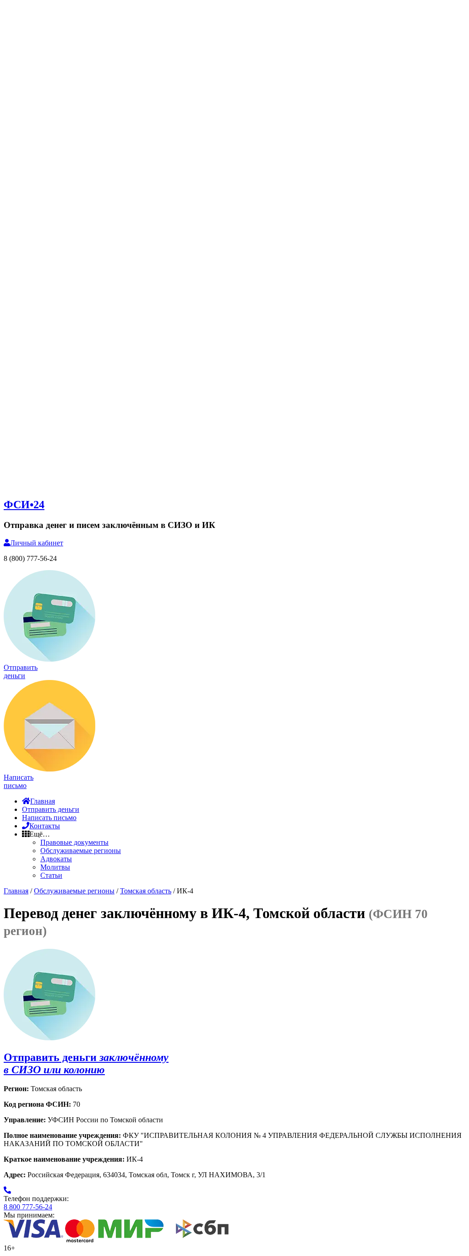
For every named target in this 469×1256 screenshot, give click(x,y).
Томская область (145, 891)
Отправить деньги (50, 809)
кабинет (36, 543)
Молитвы (55, 867)
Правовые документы (74, 842)
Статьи (51, 875)
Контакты (44, 826)
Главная (42, 801)
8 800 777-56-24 (28, 1207)
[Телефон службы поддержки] (7, 1190)
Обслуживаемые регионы (80, 850)
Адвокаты (56, 859)
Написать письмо (49, 817)
